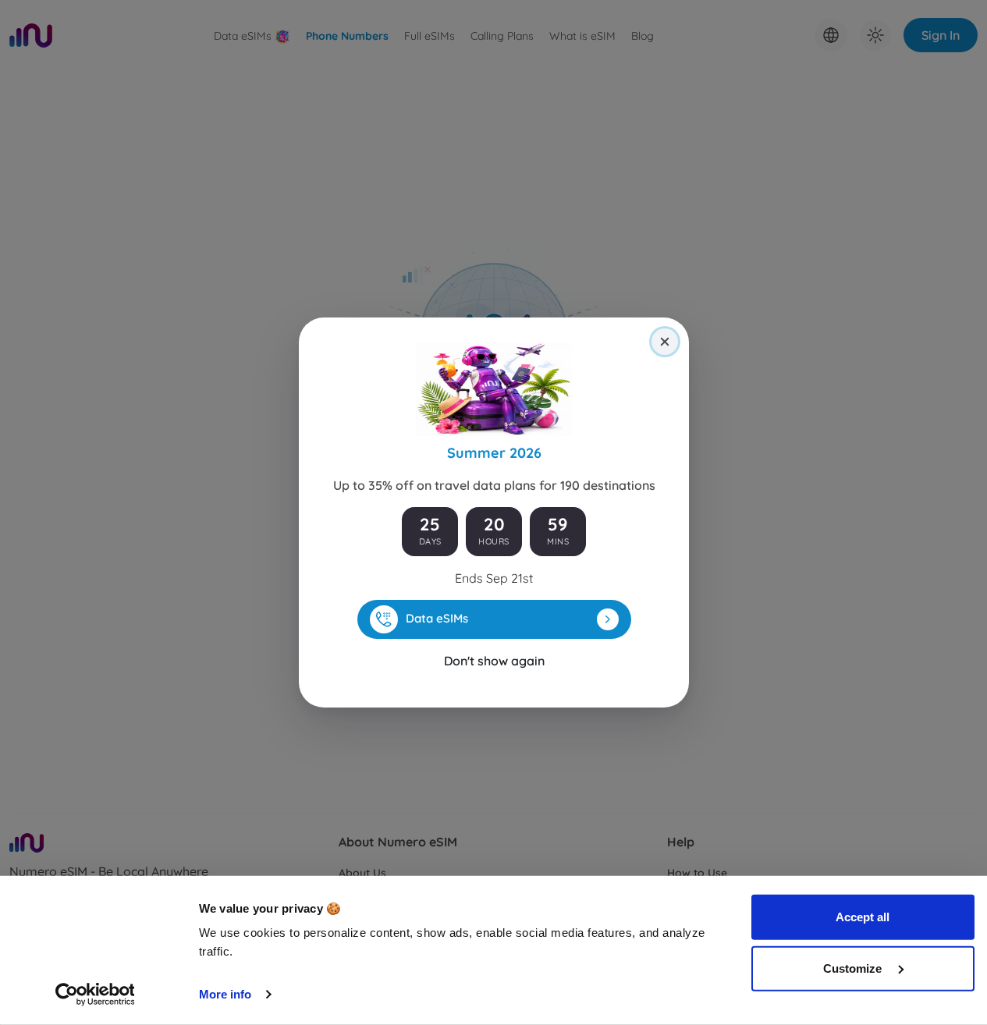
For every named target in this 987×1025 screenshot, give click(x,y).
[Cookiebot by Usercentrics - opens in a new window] (95, 994)
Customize (854, 967)
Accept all (862, 917)
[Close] (664, 341)
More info (225, 994)
